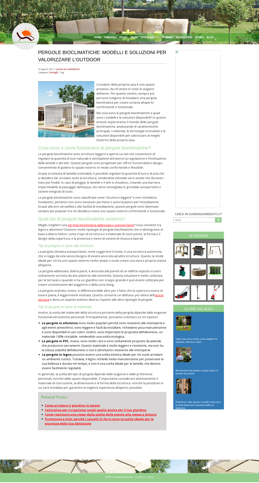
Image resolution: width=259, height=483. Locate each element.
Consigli (53, 72)
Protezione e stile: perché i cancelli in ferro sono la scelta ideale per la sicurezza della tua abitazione (198, 404)
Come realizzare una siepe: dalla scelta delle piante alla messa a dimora (100, 414)
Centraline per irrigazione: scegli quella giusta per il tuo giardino (95, 410)
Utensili (167, 37)
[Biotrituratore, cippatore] (182, 271)
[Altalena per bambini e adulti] (215, 250)
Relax (134, 37)
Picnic (123, 37)
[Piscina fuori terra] (199, 271)
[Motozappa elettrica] (215, 292)
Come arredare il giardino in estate (72, 405)
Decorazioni (184, 37)
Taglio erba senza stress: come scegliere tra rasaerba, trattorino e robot (196, 340)
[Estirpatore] (199, 292)
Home (97, 37)
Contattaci (140, 476)
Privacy (150, 476)
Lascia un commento (68, 69)
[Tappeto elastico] (215, 271)
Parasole (110, 37)
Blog (210, 37)
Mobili (199, 37)
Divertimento (150, 37)
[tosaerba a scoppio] (182, 292)
